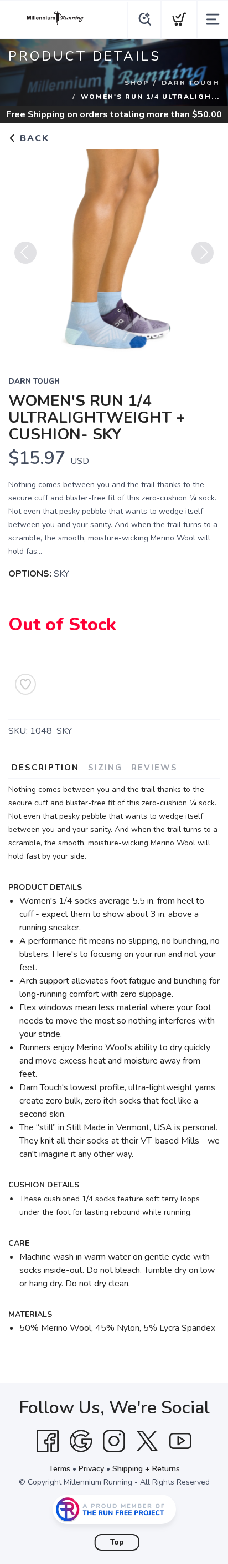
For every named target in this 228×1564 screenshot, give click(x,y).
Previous (25, 253)
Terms (59, 1468)
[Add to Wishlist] (25, 684)
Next (202, 253)
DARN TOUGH (191, 82)
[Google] (80, 1441)
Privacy (91, 1468)
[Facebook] (47, 1441)
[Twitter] (147, 1441)
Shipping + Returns (146, 1468)
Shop (137, 82)
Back (33, 138)
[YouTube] (180, 1441)
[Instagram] (114, 1441)
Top (117, 1542)
